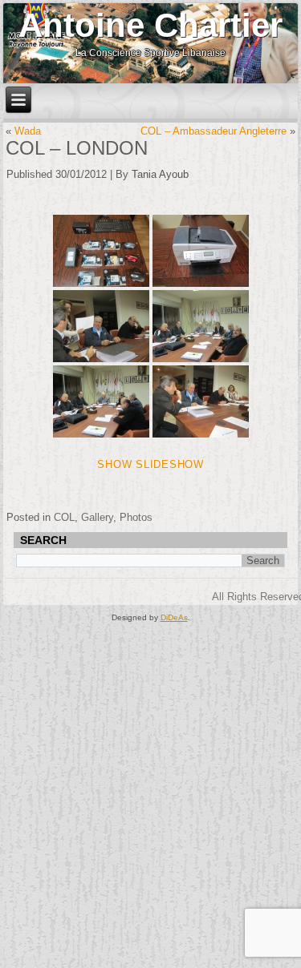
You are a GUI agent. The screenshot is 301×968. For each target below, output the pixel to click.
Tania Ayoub (160, 174)
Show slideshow (150, 464)
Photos (136, 517)
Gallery (97, 517)
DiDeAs (174, 617)
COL (64, 517)
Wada (27, 131)
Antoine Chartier (150, 25)
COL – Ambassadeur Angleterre (213, 131)
